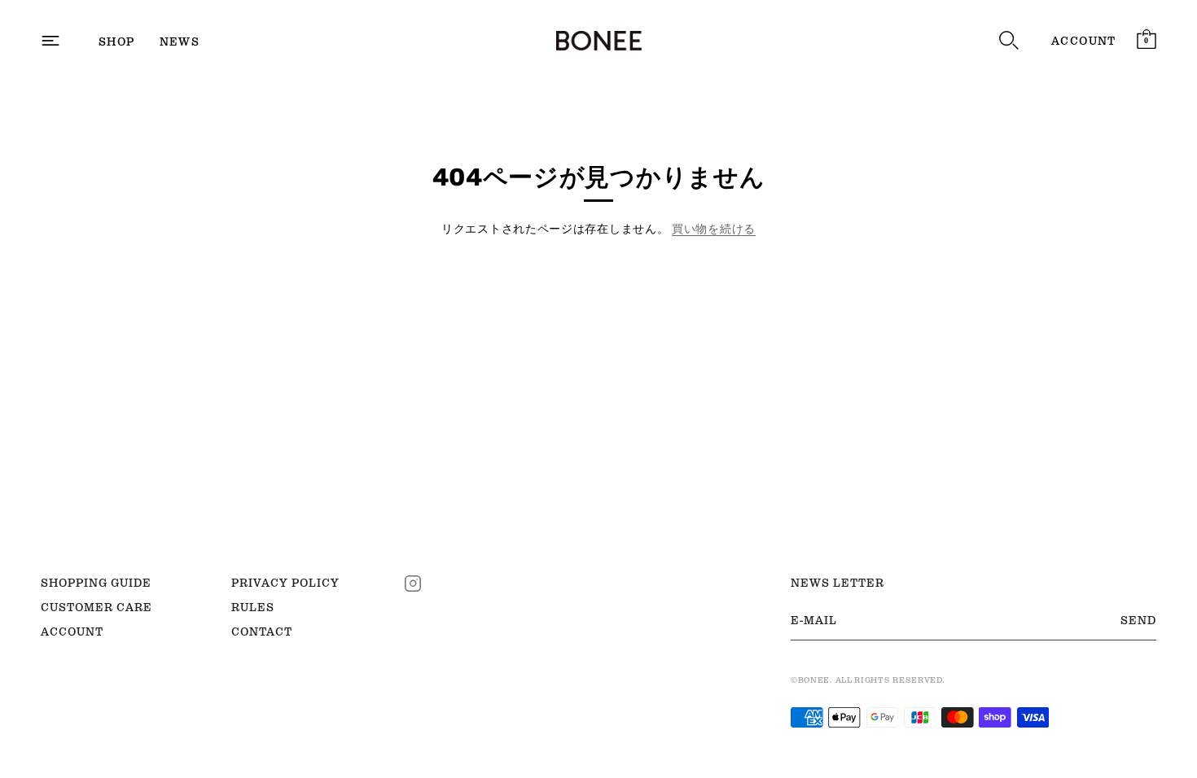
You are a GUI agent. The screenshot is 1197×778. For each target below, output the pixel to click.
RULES (252, 607)
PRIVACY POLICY (285, 582)
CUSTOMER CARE (96, 607)
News (180, 41)
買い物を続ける (714, 228)
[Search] (1009, 41)
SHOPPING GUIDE (96, 582)
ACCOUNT (1083, 40)
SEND (1138, 620)
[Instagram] (413, 581)
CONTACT (261, 631)
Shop (117, 41)
